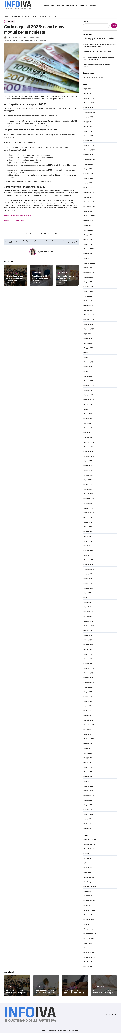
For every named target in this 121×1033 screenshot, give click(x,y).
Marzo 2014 (88, 597)
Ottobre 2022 (88, 268)
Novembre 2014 (89, 560)
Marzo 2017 (88, 428)
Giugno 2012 (88, 696)
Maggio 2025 (88, 122)
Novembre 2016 (89, 447)
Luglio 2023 (88, 225)
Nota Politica (88, 943)
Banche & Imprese (90, 839)
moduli (30, 40)
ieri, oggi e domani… (90, 886)
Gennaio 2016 (88, 494)
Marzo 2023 (88, 244)
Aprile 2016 (88, 480)
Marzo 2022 (88, 301)
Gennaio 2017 (88, 437)
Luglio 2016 (88, 465)
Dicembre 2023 (89, 202)
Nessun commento (33, 37)
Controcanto (88, 858)
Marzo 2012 (88, 710)
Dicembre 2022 (89, 258)
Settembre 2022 (89, 272)
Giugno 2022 (88, 286)
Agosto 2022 (88, 277)
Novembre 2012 (89, 673)
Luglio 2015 (88, 522)
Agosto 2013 (88, 630)
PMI (52, 5)
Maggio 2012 (88, 701)
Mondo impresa (89, 929)
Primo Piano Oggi (89, 952)
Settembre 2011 (89, 739)
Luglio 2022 (88, 282)
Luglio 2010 (88, 805)
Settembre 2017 (89, 399)
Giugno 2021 (88, 343)
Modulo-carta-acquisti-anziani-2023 (17, 215)
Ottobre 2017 (88, 395)
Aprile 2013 (88, 649)
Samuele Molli (37, 280)
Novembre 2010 (89, 786)
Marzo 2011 (88, 767)
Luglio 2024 (88, 169)
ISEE (26, 40)
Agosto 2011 (88, 743)
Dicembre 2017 (89, 385)
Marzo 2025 (88, 131)
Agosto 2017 (88, 404)
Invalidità (87, 905)
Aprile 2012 (88, 706)
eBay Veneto (88, 868)
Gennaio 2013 (88, 663)
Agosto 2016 (88, 461)
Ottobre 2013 (88, 621)
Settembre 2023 (89, 216)
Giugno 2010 (88, 809)
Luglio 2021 (88, 338)
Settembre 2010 (89, 795)
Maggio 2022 (88, 291)
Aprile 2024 (88, 183)
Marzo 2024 (88, 187)
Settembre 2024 (89, 159)
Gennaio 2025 (88, 140)
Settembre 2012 (89, 682)
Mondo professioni (90, 933)
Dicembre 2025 (89, 98)
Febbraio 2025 (89, 136)
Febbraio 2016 (88, 489)
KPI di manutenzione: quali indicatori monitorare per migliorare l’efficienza (99, 58)
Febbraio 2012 (88, 715)
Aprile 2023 (88, 239)
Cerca (85, 21)
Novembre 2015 (89, 503)
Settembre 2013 (89, 626)
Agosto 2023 (88, 220)
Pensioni (87, 948)
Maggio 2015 (88, 531)
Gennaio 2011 (88, 776)
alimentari (8, 40)
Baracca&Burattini (90, 844)
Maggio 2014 (88, 588)
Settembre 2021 (89, 329)
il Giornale (87, 891)
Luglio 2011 (87, 748)
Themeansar (74, 1030)
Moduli (86, 924)
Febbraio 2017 (88, 432)
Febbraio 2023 (89, 249)
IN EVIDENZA (88, 896)
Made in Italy (70, 5)
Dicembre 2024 (89, 145)
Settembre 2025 (89, 112)
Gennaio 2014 (88, 607)
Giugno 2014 (88, 583)
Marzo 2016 (88, 484)
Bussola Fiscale (89, 849)
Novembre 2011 (89, 729)
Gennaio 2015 (88, 550)
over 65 (35, 40)
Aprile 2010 (88, 819)
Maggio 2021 (88, 348)
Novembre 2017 (89, 390)
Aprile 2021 (88, 352)
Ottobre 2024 (88, 154)
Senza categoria (89, 957)
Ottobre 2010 (88, 791)
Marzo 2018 (88, 371)
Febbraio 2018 (88, 376)
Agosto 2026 (88, 89)
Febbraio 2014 (88, 602)
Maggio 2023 (88, 235)
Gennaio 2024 (88, 197)
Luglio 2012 (88, 692)
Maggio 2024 (88, 178)
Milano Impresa (89, 919)
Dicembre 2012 (89, 668)
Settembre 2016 (89, 456)
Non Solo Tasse (10, 21)
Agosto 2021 (88, 334)
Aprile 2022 (88, 296)
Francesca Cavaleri (12, 280)
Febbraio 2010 (88, 828)
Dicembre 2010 (89, 781)
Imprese (46, 5)
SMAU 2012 (88, 962)
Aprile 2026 (88, 93)
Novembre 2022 (89, 263)
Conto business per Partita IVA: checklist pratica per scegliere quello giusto (100, 45)
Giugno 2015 (88, 527)
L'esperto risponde (90, 910)
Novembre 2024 (89, 150)
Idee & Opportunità (81, 5)
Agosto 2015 (88, 517)
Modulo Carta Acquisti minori (14, 221)
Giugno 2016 (88, 470)
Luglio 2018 (88, 367)
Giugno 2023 (88, 230)
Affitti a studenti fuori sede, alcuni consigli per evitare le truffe (14, 278)
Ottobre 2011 (88, 734)
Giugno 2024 (88, 173)
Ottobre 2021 (88, 324)
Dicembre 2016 (89, 442)
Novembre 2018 (89, 362)
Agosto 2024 (88, 164)
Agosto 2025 (88, 117)
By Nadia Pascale (12, 37)
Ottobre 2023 (88, 211)
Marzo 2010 (88, 824)
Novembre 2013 (89, 616)
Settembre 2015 (89, 513)
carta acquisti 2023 (18, 40)
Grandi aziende (89, 877)
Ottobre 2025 (88, 107)
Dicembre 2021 (89, 315)
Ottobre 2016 (88, 451)
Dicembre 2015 (89, 498)
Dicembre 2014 (89, 555)
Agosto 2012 (88, 687)
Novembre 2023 (89, 206)
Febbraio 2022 (89, 305)
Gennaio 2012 (88, 720)
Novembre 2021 (89, 319)
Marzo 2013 (88, 654)
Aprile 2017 (87, 423)
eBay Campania (89, 863)
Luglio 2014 (88, 579)
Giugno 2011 (88, 753)
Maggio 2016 (88, 475)
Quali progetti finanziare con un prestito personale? (97, 65)
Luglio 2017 (88, 409)
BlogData (66, 1030)
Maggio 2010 (88, 814)
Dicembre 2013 (89, 612)
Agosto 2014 (88, 574)
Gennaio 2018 (88, 381)
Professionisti (60, 5)
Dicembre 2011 (89, 725)
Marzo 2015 (88, 541)
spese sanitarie (43, 40)
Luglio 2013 (88, 635)
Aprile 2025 (88, 126)
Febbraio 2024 (89, 192)
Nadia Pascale (46, 251)
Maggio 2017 (88, 418)
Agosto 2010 (88, 800)
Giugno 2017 (88, 414)
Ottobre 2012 (88, 677)
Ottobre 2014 (88, 564)
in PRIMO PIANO (89, 900)
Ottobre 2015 (88, 508)
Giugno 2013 (88, 640)
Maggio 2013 (88, 644)
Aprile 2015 (88, 536)
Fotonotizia (87, 872)
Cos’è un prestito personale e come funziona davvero (98, 52)
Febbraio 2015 (88, 546)
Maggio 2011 (88, 758)
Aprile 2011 (87, 762)
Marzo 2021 (88, 357)
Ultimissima (88, 966)
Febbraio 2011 (88, 772)
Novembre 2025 (89, 103)
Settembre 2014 (89, 569)
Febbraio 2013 (88, 659)
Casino (86, 853)
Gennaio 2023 (88, 253)
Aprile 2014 (88, 593)
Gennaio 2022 (88, 310)
